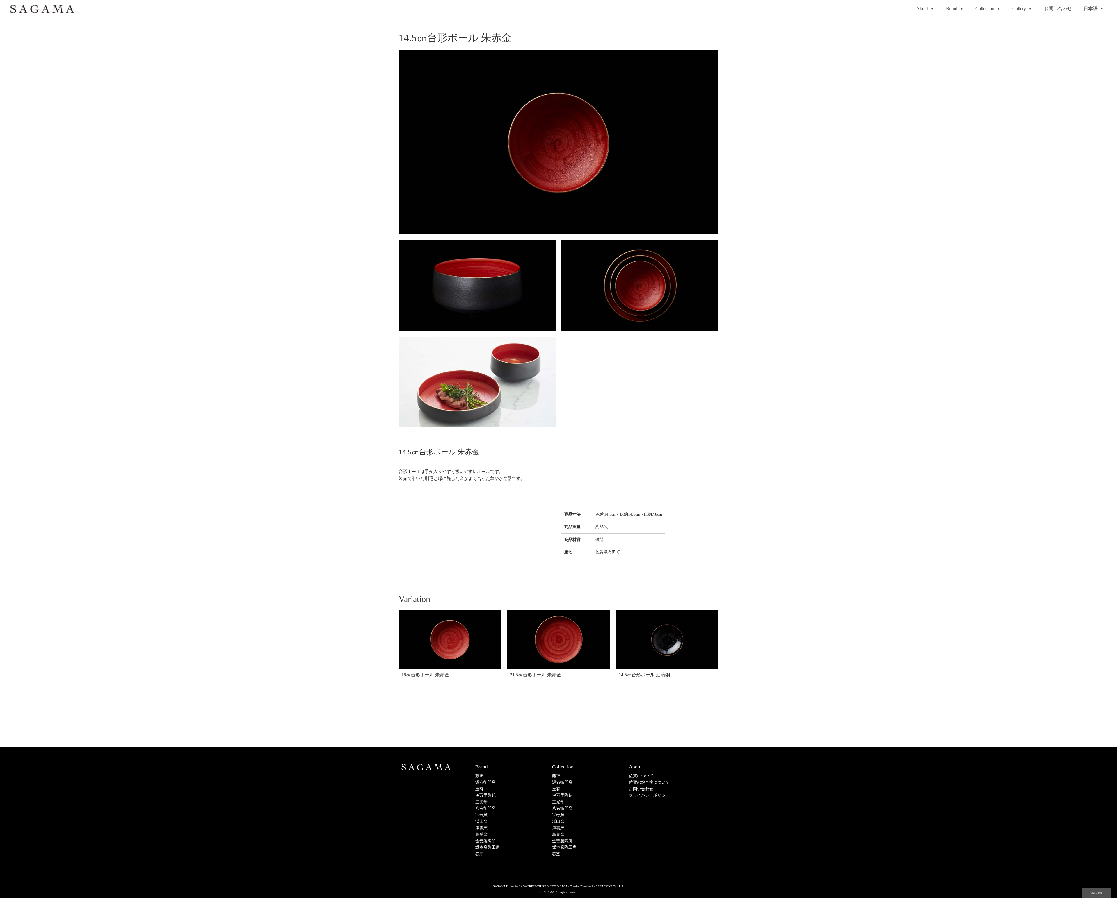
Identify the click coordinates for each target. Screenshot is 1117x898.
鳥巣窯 (481, 834)
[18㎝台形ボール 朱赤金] (450, 639)
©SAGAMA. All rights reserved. (558, 892)
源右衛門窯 (485, 782)
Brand (951, 8)
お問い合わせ (1058, 8)
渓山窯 (481, 821)
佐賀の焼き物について (649, 782)
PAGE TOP (1096, 893)
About (922, 8)
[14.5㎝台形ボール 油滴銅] (667, 639)
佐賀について (641, 776)
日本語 (1091, 8)
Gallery (1019, 8)
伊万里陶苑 (485, 795)
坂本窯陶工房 (487, 847)
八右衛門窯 (485, 808)
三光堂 (481, 802)
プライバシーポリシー (649, 795)
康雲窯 (481, 828)
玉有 (479, 789)
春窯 (479, 854)
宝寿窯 (481, 815)
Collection (984, 8)
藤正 (479, 776)
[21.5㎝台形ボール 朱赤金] (558, 639)
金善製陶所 (485, 841)
